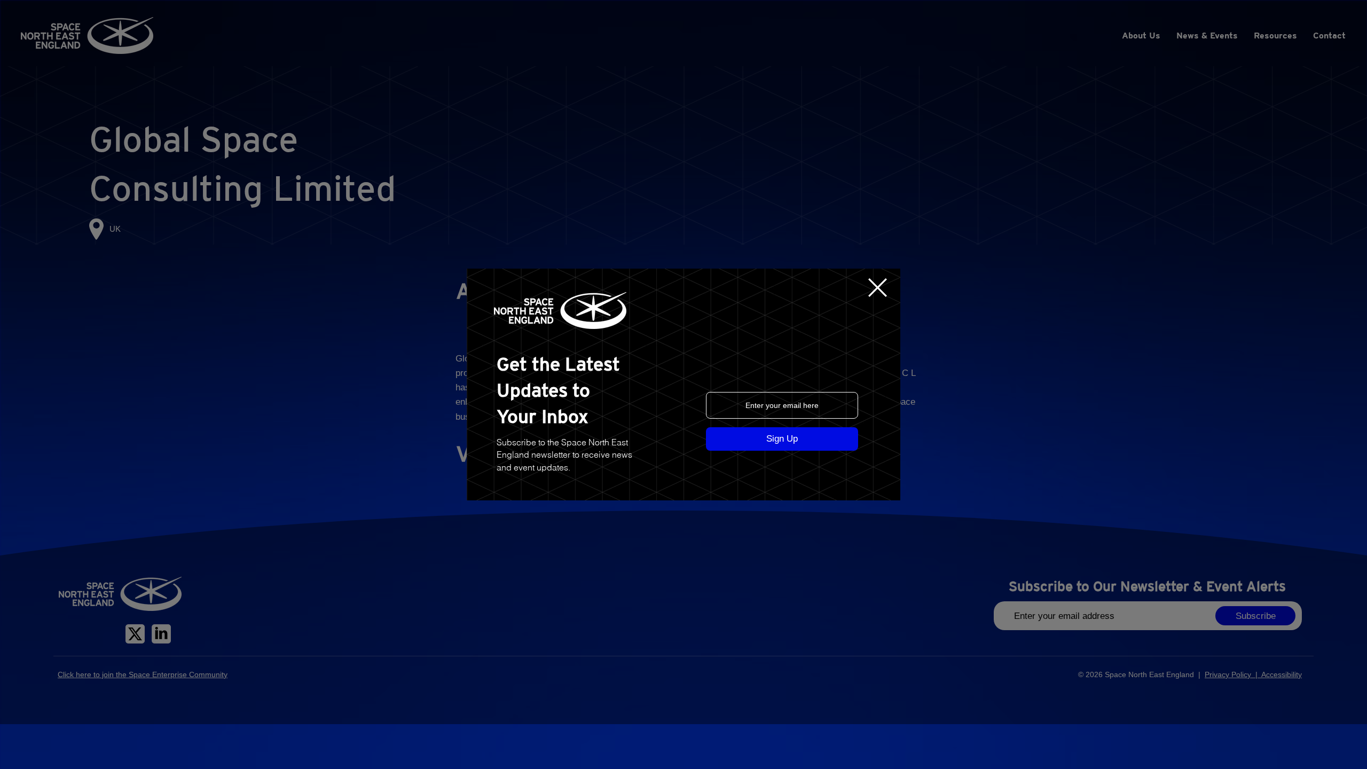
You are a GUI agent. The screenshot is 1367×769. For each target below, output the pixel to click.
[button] (877, 287)
